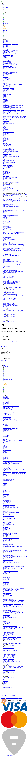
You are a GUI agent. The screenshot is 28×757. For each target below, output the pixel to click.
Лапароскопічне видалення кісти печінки (12, 262)
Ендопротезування (7, 227)
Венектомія (6, 253)
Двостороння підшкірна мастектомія (11, 236)
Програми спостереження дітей (10, 44)
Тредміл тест (6, 176)
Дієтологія (5, 152)
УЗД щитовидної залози (8, 88)
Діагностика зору (7, 179)
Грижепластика (6, 259)
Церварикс (5, 101)
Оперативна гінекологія (8, 51)
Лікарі (4, 679)
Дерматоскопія (6, 184)
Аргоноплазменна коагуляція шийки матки (13, 207)
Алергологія (6, 71)
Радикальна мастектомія (8, 240)
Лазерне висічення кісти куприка (11, 233)
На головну (3, 333)
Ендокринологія (7, 144)
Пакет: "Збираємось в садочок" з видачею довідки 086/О (14, 114)
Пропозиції (5, 681)
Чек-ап (4, 38)
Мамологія (5, 155)
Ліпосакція (5, 217)
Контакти (5, 686)
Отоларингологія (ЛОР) (8, 150)
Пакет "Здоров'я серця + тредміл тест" (12, 281)
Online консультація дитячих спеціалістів (12, 84)
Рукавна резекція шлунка (9, 229)
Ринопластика (6, 221)
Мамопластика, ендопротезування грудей (13, 248)
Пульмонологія (6, 133)
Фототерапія (6, 189)
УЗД (4, 157)
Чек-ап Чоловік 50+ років (9, 321)
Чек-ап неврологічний (8, 276)
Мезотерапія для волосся (9, 63)
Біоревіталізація (7, 61)
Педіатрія (5, 80)
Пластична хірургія (7, 52)
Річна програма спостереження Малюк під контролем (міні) (13, 108)
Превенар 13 (6, 95)
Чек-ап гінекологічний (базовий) (10, 286)
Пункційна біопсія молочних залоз (11, 156)
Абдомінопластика (7, 218)
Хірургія (5, 83)
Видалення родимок (8, 188)
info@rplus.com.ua (5, 346)
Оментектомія (6, 266)
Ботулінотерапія (7, 62)
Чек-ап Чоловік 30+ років (9, 316)
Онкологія (5, 130)
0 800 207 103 (4, 360)
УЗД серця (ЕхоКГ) (7, 165)
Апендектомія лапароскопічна (10, 258)
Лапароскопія (6, 203)
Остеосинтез (6, 226)
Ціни (4, 683)
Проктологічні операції (8, 56)
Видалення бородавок (8, 185)
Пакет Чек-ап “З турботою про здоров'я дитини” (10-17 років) (14, 120)
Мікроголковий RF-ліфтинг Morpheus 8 (12, 64)
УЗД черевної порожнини (9, 86)
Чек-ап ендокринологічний (9, 273)
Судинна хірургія (7, 58)
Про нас (5, 365)
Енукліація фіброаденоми (9, 239)
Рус (1, 363)
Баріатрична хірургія (8, 55)
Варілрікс (5, 91)
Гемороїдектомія (7, 231)
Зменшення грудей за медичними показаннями (14, 244)
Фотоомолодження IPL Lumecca (10, 67)
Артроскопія (6, 225)
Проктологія (6, 141)
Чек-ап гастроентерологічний (10, 270)
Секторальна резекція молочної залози (12, 234)
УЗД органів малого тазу (9, 160)
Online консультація (7, 154)
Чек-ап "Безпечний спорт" (9, 278)
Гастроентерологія (7, 73)
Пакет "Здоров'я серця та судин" (10, 282)
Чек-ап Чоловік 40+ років (9, 319)
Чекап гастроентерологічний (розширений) (13, 271)
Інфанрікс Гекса (7, 94)
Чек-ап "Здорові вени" (8, 277)
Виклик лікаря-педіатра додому (10, 72)
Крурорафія (6, 260)
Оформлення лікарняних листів (10, 151)
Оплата (5, 682)
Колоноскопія (6, 172)
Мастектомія (6, 238)
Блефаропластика (7, 220)
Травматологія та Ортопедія (9, 53)
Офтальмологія (6, 79)
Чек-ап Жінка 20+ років (8, 289)
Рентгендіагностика (8, 174)
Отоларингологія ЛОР (8, 78)
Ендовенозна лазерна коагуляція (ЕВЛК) (12, 255)
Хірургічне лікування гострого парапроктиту (13, 232)
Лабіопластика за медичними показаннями (13, 212)
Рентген (5, 90)
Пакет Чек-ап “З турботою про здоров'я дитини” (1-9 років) (15, 118)
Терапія (5, 126)
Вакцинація (6, 42)
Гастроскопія (6, 173)
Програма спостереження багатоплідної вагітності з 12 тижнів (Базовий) (15, 195)
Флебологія (5, 128)
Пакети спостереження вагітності (11, 50)
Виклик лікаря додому (8, 123)
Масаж (4, 140)
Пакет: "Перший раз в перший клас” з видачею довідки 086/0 (14, 112)
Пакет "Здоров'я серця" (8, 280)
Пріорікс (5, 104)
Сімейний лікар (7, 145)
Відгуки (5, 684)
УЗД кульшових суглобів (9, 89)
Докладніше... (6, 170)
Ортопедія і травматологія (9, 149)
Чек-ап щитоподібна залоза (9, 272)
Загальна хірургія (7, 60)
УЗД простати (6, 167)
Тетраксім (5, 100)
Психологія (5, 134)
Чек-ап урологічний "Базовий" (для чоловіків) (14, 310)
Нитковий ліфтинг (7, 66)
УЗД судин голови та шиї (9, 162)
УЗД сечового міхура (8, 166)
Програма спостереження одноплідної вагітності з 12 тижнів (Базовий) (15, 198)
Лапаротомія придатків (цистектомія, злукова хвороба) (13, 211)
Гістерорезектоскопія (8, 204)
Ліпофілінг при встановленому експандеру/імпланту (13, 246)
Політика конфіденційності (7, 701)
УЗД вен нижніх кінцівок (9, 168)
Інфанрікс (5, 102)
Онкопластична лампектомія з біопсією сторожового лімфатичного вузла (12, 251)
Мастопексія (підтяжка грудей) (10, 242)
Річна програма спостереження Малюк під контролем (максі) (13, 106)
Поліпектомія (6, 205)
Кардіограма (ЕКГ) (7, 178)
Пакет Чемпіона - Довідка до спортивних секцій (14, 116)
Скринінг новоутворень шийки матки (12, 287)
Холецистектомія (7, 267)
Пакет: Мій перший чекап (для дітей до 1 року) (14, 110)
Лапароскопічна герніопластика (10, 261)
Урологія (5, 127)
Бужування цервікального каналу (11, 206)
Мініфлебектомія (7, 254)
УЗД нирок (5, 161)
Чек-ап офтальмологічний (9, 283)
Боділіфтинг (6, 223)
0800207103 (14, 341)
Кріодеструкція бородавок (9, 187)
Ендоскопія (5, 171)
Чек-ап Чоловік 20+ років (9, 314)
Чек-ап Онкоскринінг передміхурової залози (13, 311)
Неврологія (5, 77)
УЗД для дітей (6, 85)
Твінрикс (5, 99)
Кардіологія (6, 75)
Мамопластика (6, 216)
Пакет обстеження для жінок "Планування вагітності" (13, 191)
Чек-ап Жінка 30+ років (8, 292)
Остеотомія (5, 228)
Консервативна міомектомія (9, 214)
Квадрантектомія (7, 237)
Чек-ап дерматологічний (9, 275)
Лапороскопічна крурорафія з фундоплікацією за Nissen (14, 264)
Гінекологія (6, 74)
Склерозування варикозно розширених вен (13, 256)
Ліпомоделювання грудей (9, 249)
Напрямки (5, 366)
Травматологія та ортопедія (9, 82)
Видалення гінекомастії (8, 243)
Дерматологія (6, 135)
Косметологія (6, 34)
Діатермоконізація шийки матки (10, 215)
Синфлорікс (6, 97)
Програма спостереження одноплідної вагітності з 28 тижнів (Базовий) (15, 201)
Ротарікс (5, 96)
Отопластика (6, 222)
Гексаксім (5, 93)
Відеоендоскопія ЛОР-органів (10, 177)
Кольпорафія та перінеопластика (10, 209)
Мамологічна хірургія (8, 57)
